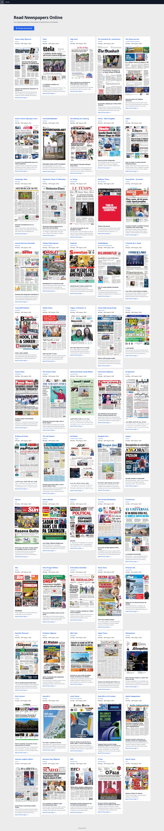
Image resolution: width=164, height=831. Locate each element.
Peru (126, 761)
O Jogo (127, 308)
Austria (100, 121)
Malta (127, 698)
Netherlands (73, 761)
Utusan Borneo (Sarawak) (25, 243)
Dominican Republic (76, 698)
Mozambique (101, 761)
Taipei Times (102, 633)
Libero (127, 119)
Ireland (17, 698)
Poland (127, 438)
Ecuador (100, 570)
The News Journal (132, 39)
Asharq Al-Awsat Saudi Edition (81, 372)
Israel (16, 761)
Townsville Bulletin (22, 308)
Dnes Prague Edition (50, 568)
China (44, 310)
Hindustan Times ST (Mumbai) (54, 179)
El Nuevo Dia (130, 568)
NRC (71, 759)
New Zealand (101, 181)
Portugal (127, 310)
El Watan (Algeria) (49, 633)
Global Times (47, 308)
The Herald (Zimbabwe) (107, 499)
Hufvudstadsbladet (50, 119)
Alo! (16, 568)
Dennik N (46, 696)
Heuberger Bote (21, 179)
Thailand (100, 438)
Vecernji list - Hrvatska (134, 179)
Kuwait (127, 374)
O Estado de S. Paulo (133, 243)
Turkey (17, 635)
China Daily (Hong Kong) (107, 308)
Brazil (127, 245)
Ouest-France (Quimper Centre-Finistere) (27, 119)
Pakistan (45, 438)
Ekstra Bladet (48, 499)
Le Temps (73, 179)
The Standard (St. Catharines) (109, 39)
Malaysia (17, 245)
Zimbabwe (101, 502)
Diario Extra (102, 568)
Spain (71, 41)
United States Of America (132, 41)
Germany (17, 181)
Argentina (73, 310)
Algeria (45, 635)
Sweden (45, 41)
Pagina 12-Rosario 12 (78, 308)
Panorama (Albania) (105, 372)
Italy (126, 121)
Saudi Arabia (74, 374)
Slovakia (45, 698)
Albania (100, 374)
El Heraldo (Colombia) (78, 568)
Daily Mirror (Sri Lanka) (106, 696)
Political (73, 499)
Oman (17, 41)
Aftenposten (130, 633)
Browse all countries (25, 28)
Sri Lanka (100, 698)
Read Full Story (21, 97)
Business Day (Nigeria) (51, 759)
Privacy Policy (82, 828)
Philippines (18, 374)
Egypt (16, 438)
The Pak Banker (49, 436)
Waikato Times (103, 179)
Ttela (44, 39)
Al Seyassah (129, 372)
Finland (45, 121)
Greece (72, 502)
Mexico (127, 502)
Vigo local (73, 39)
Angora (128, 436)
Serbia (17, 570)
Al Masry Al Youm (21, 436)
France (17, 121)
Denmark (45, 502)
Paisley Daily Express (50, 243)
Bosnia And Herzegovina (105, 245)
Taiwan (100, 635)
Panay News (19, 372)
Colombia (73, 570)
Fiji (16, 502)
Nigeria (45, 761)
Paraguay (73, 635)
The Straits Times (49, 372)
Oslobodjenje (103, 243)
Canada (100, 41)
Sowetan (73, 243)
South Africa (73, 245)
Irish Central (20, 696)
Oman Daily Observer (23, 39)
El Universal (129, 499)
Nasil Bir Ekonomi (22, 633)
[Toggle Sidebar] (2, 2)
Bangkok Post (103, 436)
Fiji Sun (17, 499)
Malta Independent (132, 696)
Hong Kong (101, 310)
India (44, 181)
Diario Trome (130, 759)
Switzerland (73, 181)
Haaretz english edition (24, 759)
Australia (17, 310)
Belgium (72, 121)
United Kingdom (47, 245)
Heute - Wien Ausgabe (106, 119)
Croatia (127, 181)
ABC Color (74, 633)
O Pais (100, 759)
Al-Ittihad (73, 436)
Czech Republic (47, 570)
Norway (127, 635)
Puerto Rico (128, 570)
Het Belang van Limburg (79, 119)
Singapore (46, 374)
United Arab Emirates (76, 438)
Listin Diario (74, 696)
